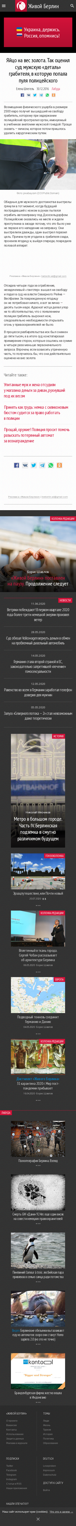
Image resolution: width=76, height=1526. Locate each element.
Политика (48, 1438)
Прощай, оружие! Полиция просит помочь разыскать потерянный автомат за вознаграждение (37, 435)
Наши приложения (16, 1488)
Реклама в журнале (16, 1443)
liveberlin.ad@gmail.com (53, 276)
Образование (50, 1443)
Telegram (11, 1475)
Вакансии (11, 1425)
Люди (46, 1420)
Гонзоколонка (55, 856)
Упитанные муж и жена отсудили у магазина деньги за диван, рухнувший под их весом (34, 390)
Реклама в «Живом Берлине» (24, 497)
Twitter (9, 1466)
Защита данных (15, 1438)
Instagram (11, 1479)
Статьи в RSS (13, 1483)
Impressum (49, 1470)
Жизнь (46, 1425)
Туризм (47, 1429)
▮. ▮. (44, 898)
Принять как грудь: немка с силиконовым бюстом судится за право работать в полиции (36, 412)
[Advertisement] (38, 263)
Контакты (11, 1429)
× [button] (38, 1519)
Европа (59, 979)
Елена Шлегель (25, 88)
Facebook (11, 1470)
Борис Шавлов (44, 965)
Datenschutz (49, 1475)
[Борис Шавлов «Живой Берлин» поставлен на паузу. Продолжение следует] (38, 591)
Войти (46, 1490)
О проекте (12, 1420)
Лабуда (56, 88)
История (59, 736)
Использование (15, 1434)
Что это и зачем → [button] (61, 1511)
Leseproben (49, 1466)
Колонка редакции (63, 519)
